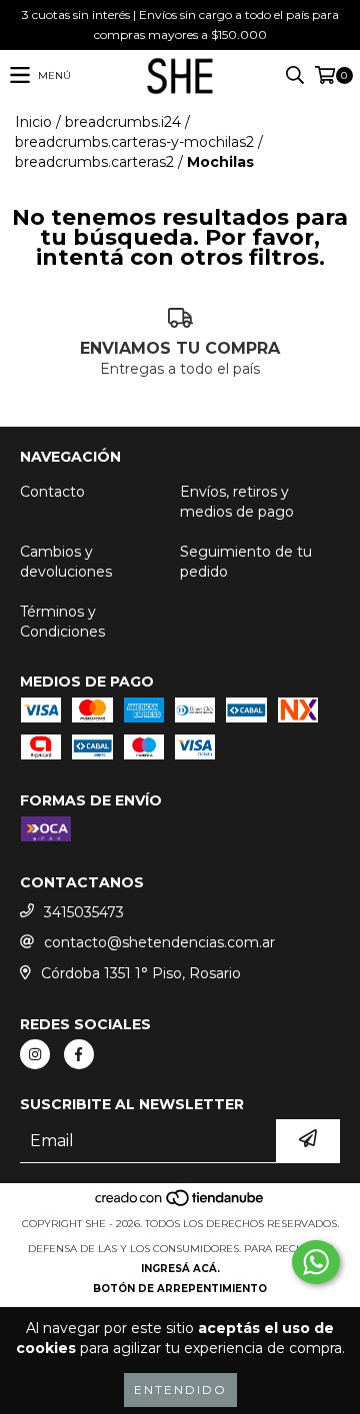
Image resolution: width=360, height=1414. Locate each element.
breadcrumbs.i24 (123, 122)
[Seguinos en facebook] (79, 1054)
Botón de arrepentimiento (180, 1288)
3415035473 (84, 912)
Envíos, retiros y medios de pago (237, 502)
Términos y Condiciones (62, 622)
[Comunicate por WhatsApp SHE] (316, 1262)
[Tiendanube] (180, 1203)
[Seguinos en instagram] (35, 1054)
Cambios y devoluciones (66, 562)
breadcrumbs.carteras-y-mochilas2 (134, 142)
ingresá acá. (180, 1268)
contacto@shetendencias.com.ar (159, 942)
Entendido (180, 1389)
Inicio (33, 122)
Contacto (52, 492)
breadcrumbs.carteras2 (94, 162)
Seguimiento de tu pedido (246, 562)
